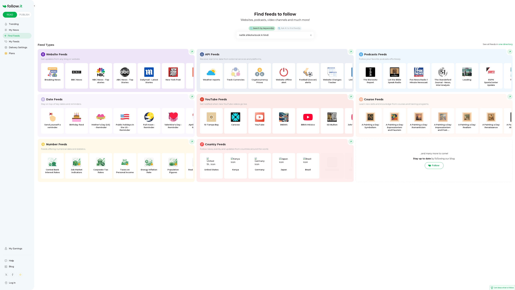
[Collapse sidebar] (34, 6)
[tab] (10, 15)
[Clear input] (311, 35)
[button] (10, 283)
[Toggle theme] (20, 274)
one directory (506, 44)
